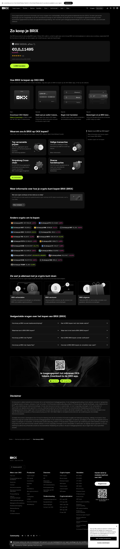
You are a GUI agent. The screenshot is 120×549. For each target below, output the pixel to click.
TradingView (30, 496)
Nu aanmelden (16, 177)
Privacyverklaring (14, 494)
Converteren (30, 481)
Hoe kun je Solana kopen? (81, 526)
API (44, 478)
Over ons (12, 475)
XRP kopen (63, 491)
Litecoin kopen (64, 488)
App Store (55, 381)
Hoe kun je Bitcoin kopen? (81, 518)
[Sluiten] (116, 526)
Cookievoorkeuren (15, 513)
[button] (87, 8)
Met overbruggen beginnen (20, 171)
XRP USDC (79, 486)
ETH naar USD (63, 502)
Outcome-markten (32, 501)
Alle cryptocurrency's (32, 491)
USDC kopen (63, 475)
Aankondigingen (47, 504)
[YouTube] (22, 536)
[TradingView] (36, 536)
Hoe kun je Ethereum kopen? (81, 522)
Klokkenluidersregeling (16, 505)
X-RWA (29, 499)
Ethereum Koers (80, 491)
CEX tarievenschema (49, 484)
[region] (103, 536)
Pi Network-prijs (80, 494)
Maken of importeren (16, 117)
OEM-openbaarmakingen (17, 500)
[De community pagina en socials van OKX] (39, 536)
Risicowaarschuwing (38, 412)
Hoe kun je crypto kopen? (22, 439)
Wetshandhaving (14, 508)
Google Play (67, 381)
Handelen (38, 8)
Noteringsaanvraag (48, 487)
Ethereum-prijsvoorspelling (80, 505)
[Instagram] (28, 536)
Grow (45, 8)
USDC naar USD (64, 504)
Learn (61, 8)
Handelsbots (30, 488)
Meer (68, 8)
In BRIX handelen (19, 66)
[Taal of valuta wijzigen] (117, 8)
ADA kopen (63, 483)
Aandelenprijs (30, 504)
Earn (28, 486)
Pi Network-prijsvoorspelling (80, 511)
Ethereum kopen (64, 481)
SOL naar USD (63, 507)
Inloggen (92, 8)
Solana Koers (79, 496)
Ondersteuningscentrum (50, 499)
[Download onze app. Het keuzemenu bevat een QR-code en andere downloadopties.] (107, 8)
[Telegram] (31, 536)
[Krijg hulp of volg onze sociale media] (114, 8)
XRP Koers (79, 499)
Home (10, 439)
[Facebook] (34, 536)
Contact (12, 484)
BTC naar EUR (63, 499)
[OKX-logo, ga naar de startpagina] (5, 8)
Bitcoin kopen (63, 478)
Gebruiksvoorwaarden (23, 412)
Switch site (68, 3)
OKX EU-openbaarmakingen (15, 497)
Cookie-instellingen (103, 542)
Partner (45, 475)
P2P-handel (30, 478)
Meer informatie (55, 152)
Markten (32, 8)
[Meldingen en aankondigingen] (111, 8)
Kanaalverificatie (47, 502)
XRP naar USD (63, 509)
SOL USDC (79, 483)
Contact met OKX (48, 507)
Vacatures (12, 482)
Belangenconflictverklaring (17, 503)
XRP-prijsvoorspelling (82, 508)
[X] (25, 536)
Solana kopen (63, 486)
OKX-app (12, 511)
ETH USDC (79, 478)
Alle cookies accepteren (103, 538)
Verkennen (53, 171)
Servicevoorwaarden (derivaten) (15, 490)
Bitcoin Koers (80, 488)
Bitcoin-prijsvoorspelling (82, 501)
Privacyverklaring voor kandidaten (16, 479)
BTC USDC (79, 475)
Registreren (102, 484)
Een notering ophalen (18, 152)
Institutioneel (53, 8)
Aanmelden (99, 8)
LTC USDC (79, 481)
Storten (25, 8)
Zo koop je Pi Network (82, 529)
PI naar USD (63, 512)
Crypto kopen (16, 8)
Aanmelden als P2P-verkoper (48, 490)
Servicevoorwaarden (18, 414)
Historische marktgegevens (47, 481)
